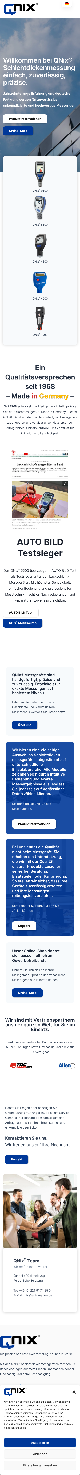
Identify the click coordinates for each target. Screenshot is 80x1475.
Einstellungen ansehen (40, 1465)
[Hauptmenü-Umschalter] (72, 9)
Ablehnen (40, 1454)
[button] (74, 1392)
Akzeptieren (40, 1443)
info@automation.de (38, 1295)
